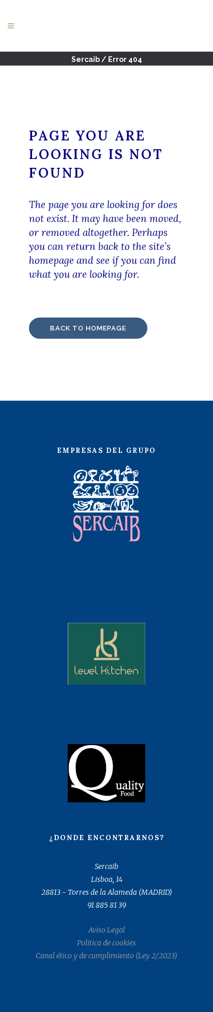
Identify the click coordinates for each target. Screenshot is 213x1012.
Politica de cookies (106, 942)
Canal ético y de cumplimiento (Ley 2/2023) (106, 955)
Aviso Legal (106, 930)
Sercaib (85, 59)
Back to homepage (88, 328)
